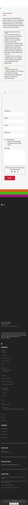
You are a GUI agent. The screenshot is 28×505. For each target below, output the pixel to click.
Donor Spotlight (5, 361)
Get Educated (4, 388)
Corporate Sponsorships (7, 384)
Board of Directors (6, 358)
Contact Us (3, 420)
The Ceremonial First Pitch (7, 485)
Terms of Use (4, 437)
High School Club (6, 378)
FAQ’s (3, 363)
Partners (3, 414)
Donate (3, 375)
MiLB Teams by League (6, 452)
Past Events (4, 407)
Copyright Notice (5, 428)
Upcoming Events (6, 404)
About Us (3, 350)
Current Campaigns (6, 369)
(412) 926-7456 (4, 325)
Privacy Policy (4, 434)
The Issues (4, 393)
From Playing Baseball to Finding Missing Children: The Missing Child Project (14, 482)
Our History (4, 355)
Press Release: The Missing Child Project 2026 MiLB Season (13, 478)
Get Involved (4, 368)
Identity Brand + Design (20, 501)
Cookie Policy (4, 431)
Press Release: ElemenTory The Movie (10, 487)
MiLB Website (4, 451)
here (18, 464)
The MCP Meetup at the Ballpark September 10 (14, 409)
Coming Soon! (6, 371)
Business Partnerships (7, 381)
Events (2, 403)
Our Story (4, 352)
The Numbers (5, 390)
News (2, 400)
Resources (4, 395)
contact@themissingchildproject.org (9, 326)
